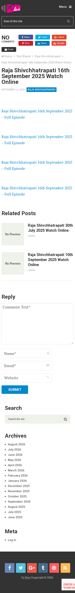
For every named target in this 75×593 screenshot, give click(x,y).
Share (26, 37)
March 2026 (16, 470)
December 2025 (19, 486)
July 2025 (14, 512)
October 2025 (17, 496)
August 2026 (16, 444)
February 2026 (18, 475)
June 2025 (15, 517)
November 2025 (19, 491)
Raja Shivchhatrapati (48, 56)
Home (8, 56)
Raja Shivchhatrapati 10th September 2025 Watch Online (50, 259)
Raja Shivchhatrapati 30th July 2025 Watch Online (50, 228)
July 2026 (14, 449)
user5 (31, 236)
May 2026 (14, 460)
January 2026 (17, 481)
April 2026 (15, 465)
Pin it (26, 43)
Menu (63, 6)
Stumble (60, 43)
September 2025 (19, 501)
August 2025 (16, 507)
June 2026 (15, 455)
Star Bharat (24, 56)
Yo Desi (26, 577)
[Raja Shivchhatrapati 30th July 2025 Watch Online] (13, 234)
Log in (12, 540)
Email (10, 49)
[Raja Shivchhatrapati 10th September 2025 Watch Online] (13, 263)
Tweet (44, 37)
